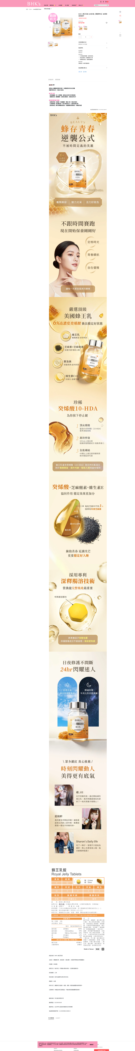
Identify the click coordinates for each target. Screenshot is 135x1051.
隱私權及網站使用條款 (58, 1050)
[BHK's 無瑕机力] (34, 3)
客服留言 (75, 1048)
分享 (81, 71)
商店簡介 (55, 1048)
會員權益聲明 (76, 1050)
